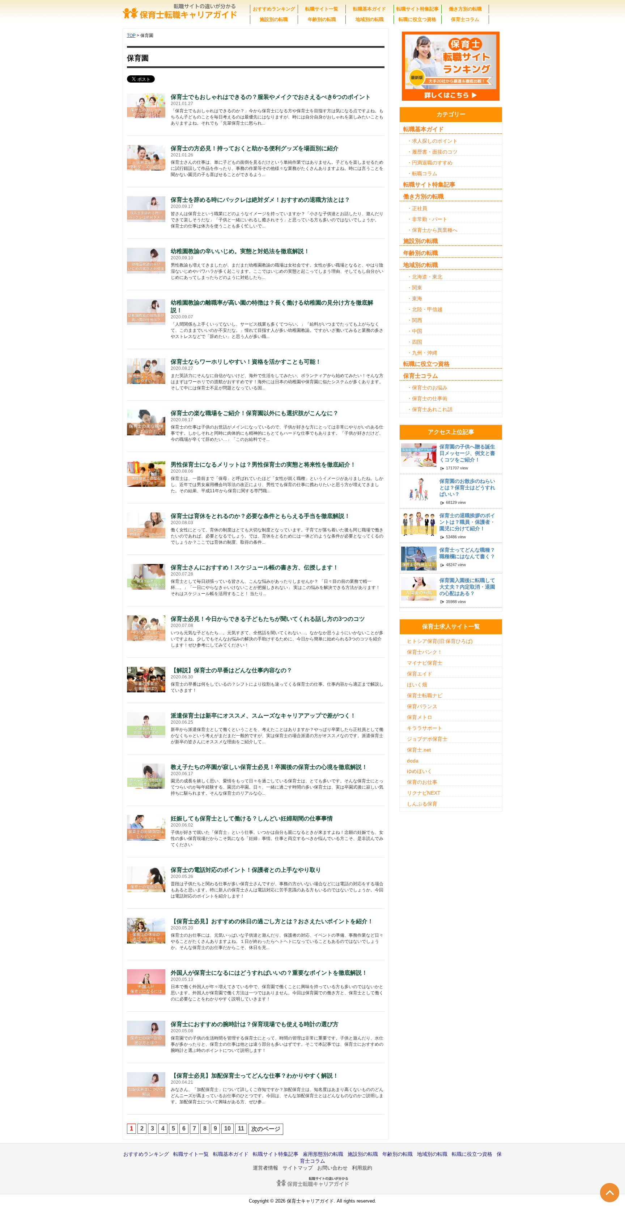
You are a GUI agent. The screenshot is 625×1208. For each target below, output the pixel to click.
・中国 (414, 331)
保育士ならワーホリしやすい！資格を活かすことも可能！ (246, 362)
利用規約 (362, 1168)
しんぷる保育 (422, 804)
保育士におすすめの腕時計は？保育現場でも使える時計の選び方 (255, 1024)
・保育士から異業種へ (432, 230)
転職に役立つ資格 (417, 19)
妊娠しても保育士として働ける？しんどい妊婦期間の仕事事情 (252, 818)
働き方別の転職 (465, 9)
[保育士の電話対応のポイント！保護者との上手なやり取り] (146, 878)
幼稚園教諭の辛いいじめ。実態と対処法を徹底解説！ (240, 251)
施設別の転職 (274, 19)
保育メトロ (419, 717)
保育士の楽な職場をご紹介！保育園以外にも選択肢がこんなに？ (255, 413)
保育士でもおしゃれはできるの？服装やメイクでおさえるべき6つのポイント (271, 97)
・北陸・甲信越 (424, 309)
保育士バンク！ (424, 652)
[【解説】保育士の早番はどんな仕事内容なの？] (146, 680)
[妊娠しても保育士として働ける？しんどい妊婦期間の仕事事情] (146, 827)
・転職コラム (422, 173)
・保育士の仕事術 (427, 398)
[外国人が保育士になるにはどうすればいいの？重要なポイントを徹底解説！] (146, 981)
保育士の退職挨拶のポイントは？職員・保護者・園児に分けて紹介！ (467, 522)
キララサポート (424, 728)
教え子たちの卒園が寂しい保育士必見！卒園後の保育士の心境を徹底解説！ (269, 767)
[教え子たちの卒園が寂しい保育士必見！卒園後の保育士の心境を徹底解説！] (146, 776)
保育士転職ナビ (424, 695)
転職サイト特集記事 (417, 9)
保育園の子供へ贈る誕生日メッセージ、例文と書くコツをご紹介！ (467, 453)
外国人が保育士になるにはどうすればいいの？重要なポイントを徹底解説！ (269, 973)
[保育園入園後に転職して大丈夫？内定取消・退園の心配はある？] (419, 588)
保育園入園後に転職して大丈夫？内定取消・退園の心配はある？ (467, 586)
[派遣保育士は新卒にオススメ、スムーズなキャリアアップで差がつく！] (146, 724)
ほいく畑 (417, 684)
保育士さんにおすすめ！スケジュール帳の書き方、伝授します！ (255, 567)
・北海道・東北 (424, 277)
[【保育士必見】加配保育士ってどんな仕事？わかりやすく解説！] (146, 1084)
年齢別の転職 (322, 19)
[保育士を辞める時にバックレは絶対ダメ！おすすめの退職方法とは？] (146, 208)
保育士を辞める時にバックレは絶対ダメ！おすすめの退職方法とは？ (260, 200)
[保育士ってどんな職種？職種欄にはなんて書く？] (419, 558)
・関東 (414, 287)
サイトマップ (297, 1168)
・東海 (414, 298)
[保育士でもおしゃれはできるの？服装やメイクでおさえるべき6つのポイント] (146, 106)
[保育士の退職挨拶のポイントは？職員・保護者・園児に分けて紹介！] (419, 524)
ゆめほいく (419, 771)
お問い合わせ (332, 1168)
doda (412, 761)
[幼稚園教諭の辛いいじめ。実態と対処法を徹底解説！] (146, 260)
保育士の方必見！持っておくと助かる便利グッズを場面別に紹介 (255, 148)
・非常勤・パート (427, 219)
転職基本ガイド (369, 9)
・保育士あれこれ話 (429, 409)
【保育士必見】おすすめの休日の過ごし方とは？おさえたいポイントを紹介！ (272, 921)
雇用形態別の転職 (323, 1154)
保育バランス (422, 706)
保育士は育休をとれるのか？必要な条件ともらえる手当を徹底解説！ (260, 516)
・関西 (414, 320)
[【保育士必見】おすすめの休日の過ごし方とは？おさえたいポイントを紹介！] (146, 930)
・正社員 (417, 208)
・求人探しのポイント (432, 141)
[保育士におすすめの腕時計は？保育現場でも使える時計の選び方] (146, 1033)
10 (227, 1128)
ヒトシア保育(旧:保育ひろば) (440, 641)
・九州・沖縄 (422, 353)
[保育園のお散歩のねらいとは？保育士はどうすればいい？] (419, 489)
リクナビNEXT (424, 793)
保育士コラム (465, 19)
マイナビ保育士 (424, 663)
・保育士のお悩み (427, 387)
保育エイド (419, 674)
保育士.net (419, 750)
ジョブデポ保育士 (427, 739)
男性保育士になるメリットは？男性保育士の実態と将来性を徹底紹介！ (263, 464)
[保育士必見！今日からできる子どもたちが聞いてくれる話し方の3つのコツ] (146, 628)
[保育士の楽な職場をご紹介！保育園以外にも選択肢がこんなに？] (146, 422)
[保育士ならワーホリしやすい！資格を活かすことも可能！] (146, 370)
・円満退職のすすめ (429, 163)
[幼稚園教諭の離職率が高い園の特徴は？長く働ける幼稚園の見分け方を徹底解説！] (146, 311)
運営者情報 (265, 1168)
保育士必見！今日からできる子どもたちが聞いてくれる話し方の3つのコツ (268, 619)
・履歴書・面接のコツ (432, 152)
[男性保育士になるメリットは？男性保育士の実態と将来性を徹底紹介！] (146, 473)
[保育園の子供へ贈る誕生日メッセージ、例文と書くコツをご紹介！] (419, 455)
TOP (131, 35)
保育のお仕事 (422, 782)
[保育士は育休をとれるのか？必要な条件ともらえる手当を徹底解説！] (146, 525)
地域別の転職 (370, 19)
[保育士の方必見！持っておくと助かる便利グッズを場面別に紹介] (146, 157)
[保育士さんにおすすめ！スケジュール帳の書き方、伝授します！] (146, 576)
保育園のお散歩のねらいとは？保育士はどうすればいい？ (467, 487)
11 (241, 1128)
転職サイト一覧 (321, 9)
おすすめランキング (274, 9)
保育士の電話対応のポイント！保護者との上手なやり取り (246, 870)
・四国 (414, 342)
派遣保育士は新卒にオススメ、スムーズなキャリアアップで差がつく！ (263, 715)
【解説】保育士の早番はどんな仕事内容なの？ (231, 670)
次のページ (265, 1129)
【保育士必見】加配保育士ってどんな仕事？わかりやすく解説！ (255, 1076)
